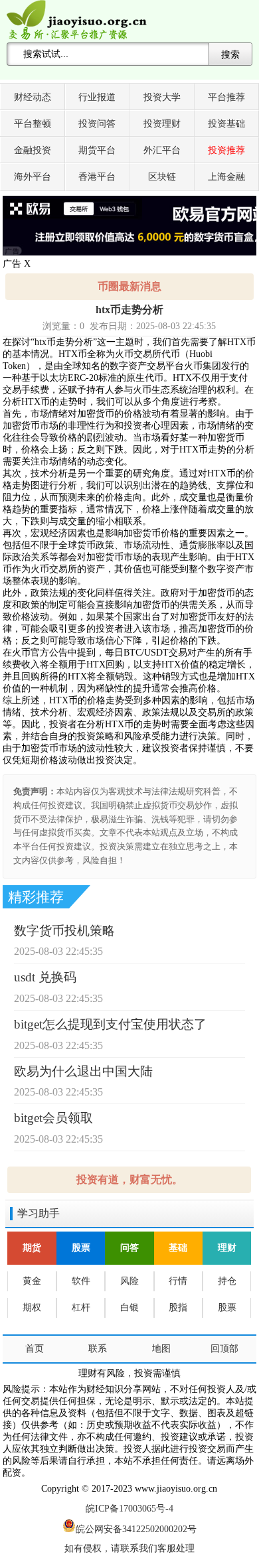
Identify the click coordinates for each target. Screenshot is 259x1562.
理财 (227, 1248)
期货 (32, 1248)
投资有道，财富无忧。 (129, 1179)
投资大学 (162, 97)
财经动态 (32, 97)
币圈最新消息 (129, 286)
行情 (178, 1281)
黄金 (32, 1281)
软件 (81, 1281)
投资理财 (162, 124)
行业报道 (97, 97)
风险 (129, 1281)
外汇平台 (162, 150)
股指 (178, 1308)
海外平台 (32, 177)
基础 (178, 1248)
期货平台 (97, 150)
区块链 (162, 177)
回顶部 (224, 1349)
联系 (97, 1349)
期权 (32, 1308)
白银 (129, 1308)
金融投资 (32, 150)
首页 (34, 1349)
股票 (81, 1248)
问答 (129, 1248)
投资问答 (97, 124)
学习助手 (38, 1213)
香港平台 (97, 177)
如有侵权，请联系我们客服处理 (129, 1548)
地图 (161, 1349)
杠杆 (81, 1308)
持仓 (227, 1281)
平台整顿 (32, 124)
